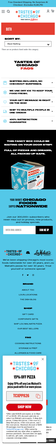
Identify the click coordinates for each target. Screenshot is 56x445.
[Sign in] (48, 11)
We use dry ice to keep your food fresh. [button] (31, 92)
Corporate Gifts (28, 319)
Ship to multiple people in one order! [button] (30, 111)
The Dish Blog (28, 299)
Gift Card (28, 314)
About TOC (28, 290)
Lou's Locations (28, 295)
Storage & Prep (28, 348)
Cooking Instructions (28, 343)
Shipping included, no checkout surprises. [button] (26, 82)
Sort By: (12, 39)
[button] (24, 396)
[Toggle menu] (3, 10)
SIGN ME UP (44, 230)
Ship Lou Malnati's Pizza (28, 324)
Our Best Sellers (28, 329)
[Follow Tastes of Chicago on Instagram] (33, 275)
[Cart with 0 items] (52, 11)
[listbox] (28, 44)
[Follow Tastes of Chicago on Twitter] (28, 275)
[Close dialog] (42, 359)
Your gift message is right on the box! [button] (30, 102)
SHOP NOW (24, 407)
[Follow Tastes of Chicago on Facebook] (23, 275)
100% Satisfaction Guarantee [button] (23, 121)
